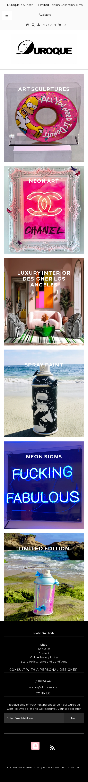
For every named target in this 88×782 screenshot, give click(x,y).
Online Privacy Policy (44, 657)
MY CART (54, 25)
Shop (43, 644)
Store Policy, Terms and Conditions (44, 661)
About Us (44, 649)
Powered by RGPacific (64, 767)
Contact (43, 653)
